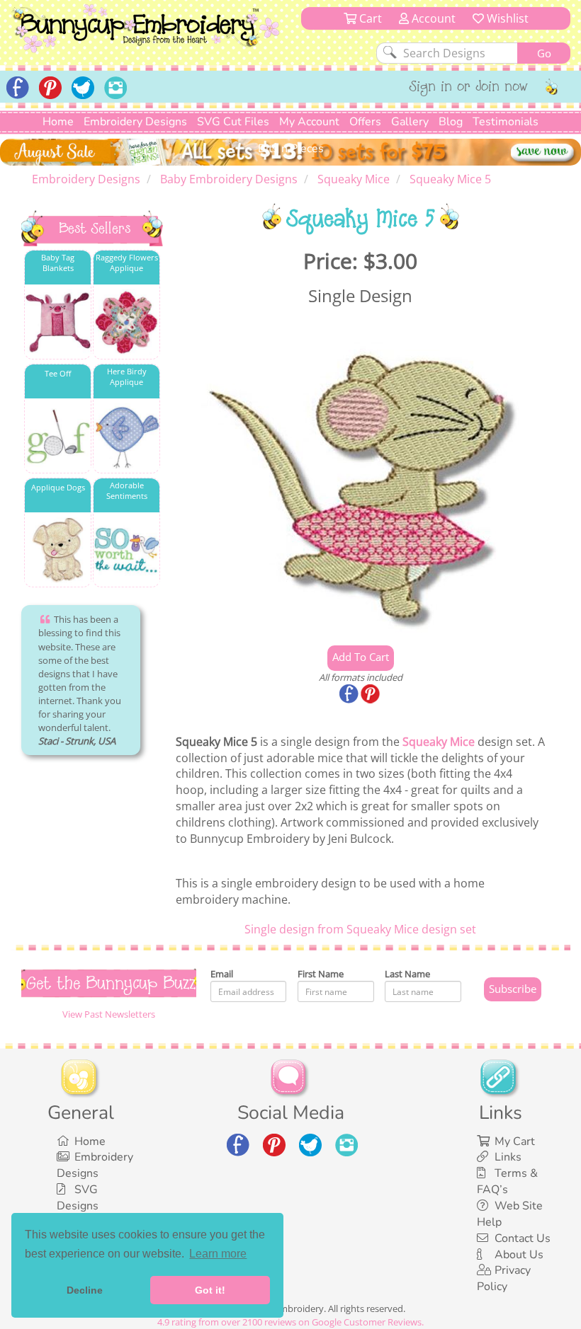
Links (508, 1157)
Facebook (350, 695)
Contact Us (523, 1238)
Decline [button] (85, 1290)
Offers (365, 122)
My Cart (515, 1141)
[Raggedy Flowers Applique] (126, 322)
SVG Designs (77, 1198)
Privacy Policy (504, 1278)
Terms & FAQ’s (507, 1181)
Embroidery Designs (135, 122)
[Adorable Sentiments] (126, 550)
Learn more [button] (218, 1254)
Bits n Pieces (291, 148)
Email (221, 973)
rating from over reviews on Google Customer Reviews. (290, 1322)
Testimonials (505, 122)
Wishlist (506, 18)
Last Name (407, 973)
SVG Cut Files (233, 122)
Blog (451, 122)
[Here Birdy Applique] (126, 436)
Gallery (410, 122)
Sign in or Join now (469, 88)
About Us (519, 1254)
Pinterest (371, 695)
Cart (369, 18)
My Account (309, 122)
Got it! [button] (210, 1290)
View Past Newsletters (108, 1014)
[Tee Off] (58, 436)
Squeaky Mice (438, 741)
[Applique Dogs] (58, 550)
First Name (321, 973)
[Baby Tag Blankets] (58, 322)
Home (58, 122)
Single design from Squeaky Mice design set (360, 929)
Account (432, 18)
